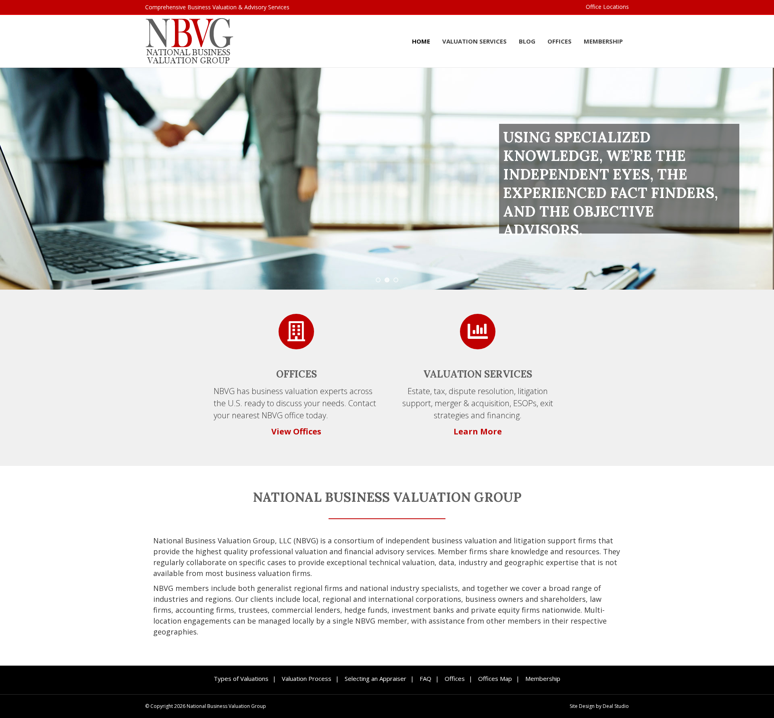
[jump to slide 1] (378, 280)
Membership (603, 41)
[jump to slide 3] (395, 280)
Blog (527, 41)
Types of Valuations (241, 678)
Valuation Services (474, 41)
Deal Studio (616, 706)
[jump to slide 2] (387, 280)
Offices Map (495, 678)
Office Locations (607, 6)
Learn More (478, 431)
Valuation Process (306, 678)
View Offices (296, 431)
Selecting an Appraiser (375, 678)
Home (421, 41)
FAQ (425, 678)
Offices (559, 41)
